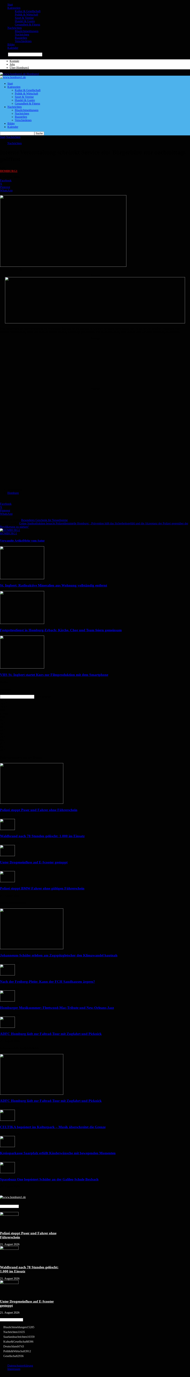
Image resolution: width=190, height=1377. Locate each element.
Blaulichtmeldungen (26, 31)
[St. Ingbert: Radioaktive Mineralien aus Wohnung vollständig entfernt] (22, 578)
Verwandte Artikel (11, 540)
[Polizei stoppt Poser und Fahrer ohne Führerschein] (31, 802)
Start (10, 4)
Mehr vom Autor (34, 540)
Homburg (13, 492)
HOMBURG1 (8, 171)
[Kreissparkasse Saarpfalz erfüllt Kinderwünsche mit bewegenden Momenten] (7, 1146)
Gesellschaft (13, 1356)
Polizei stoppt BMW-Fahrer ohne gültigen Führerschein (42, 888)
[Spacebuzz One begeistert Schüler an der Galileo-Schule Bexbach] (7, 1172)
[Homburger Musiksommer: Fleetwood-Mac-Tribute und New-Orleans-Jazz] (7, 1000)
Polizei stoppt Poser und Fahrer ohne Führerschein (38, 810)
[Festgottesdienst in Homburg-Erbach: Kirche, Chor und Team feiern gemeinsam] (22, 622)
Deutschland (13, 1346)
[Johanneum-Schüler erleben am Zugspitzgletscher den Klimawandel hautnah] (31, 948)
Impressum (13, 1369)
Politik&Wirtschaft (17, 1351)
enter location (43, 696)
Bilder (11, 44)
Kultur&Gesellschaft (18, 1341)
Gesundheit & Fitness (27, 24)
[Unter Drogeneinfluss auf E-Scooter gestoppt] (7, 855)
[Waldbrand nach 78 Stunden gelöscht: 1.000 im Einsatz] (7, 829)
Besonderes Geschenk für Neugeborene (44, 520)
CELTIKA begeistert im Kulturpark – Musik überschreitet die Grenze (53, 1127)
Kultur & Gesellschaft (27, 11)
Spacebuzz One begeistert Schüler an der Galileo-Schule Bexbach (49, 1179)
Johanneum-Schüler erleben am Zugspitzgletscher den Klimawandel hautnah (58, 955)
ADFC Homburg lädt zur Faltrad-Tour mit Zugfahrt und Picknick (51, 1034)
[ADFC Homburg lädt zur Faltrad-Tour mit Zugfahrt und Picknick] (7, 1026)
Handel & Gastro (25, 21)
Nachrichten (14, 27)
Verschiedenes (23, 41)
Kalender (12, 47)
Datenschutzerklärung (20, 1365)
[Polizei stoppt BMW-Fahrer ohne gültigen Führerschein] (7, 881)
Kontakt (14, 61)
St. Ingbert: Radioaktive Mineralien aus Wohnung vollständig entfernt (53, 585)
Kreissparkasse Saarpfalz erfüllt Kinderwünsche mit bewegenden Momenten (58, 1153)
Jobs (12, 64)
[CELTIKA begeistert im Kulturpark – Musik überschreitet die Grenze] (7, 1119)
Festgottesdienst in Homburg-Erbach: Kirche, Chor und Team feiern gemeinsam (61, 630)
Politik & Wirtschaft (26, 14)
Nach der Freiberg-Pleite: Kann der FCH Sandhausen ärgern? (47, 982)
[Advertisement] (95, 363)
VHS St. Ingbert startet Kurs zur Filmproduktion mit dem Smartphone (54, 675)
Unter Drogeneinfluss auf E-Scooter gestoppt (34, 862)
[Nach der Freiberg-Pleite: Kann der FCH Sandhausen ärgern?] (7, 974)
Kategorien (13, 7)
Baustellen (21, 37)
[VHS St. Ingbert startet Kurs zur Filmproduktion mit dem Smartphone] (22, 667)
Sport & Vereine (24, 17)
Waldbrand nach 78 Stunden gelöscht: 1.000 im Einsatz (42, 836)
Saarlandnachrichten (19, 1336)
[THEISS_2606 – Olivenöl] (95, 322)
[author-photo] (10, 530)
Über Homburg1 (19, 67)
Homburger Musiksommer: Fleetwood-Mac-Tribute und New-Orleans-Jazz (57, 1008)
